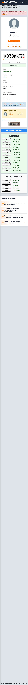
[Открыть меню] (25, 2)
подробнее (4, 14)
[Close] (25, 12)
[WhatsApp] (19, 62)
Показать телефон (14, 41)
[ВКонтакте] (15, 62)
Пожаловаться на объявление (11, 120)
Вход (21, 2)
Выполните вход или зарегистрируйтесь (14, 104)
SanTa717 (13, 33)
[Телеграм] (17, 62)
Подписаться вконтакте (15, 130)
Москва (5, 77)
